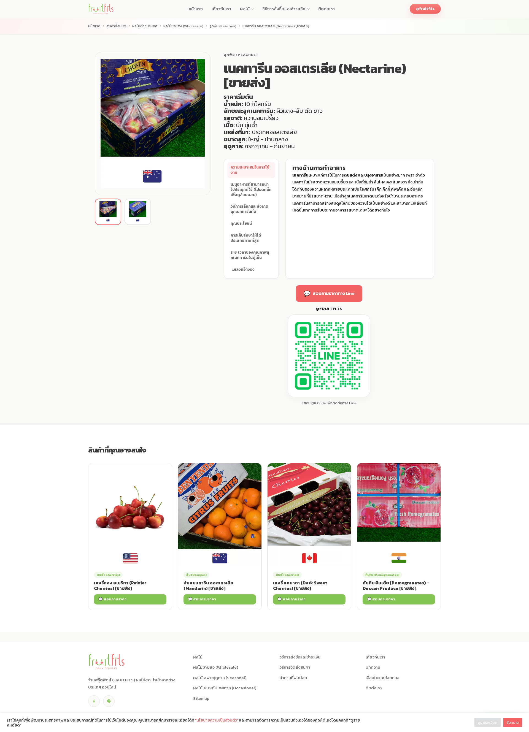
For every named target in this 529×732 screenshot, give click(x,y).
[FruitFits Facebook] (94, 701)
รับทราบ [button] (513, 722)
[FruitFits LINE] (109, 701)
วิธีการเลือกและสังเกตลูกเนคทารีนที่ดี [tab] (249, 209)
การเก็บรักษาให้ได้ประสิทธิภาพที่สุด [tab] (246, 237)
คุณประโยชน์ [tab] (241, 223)
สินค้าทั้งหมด (116, 26)
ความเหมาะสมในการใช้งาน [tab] (250, 169)
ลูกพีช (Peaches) (222, 26)
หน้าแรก (94, 26)
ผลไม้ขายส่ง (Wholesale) (183, 26)
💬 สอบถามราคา (112, 599)
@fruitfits (425, 9)
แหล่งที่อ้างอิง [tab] (243, 269)
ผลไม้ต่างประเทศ (144, 26)
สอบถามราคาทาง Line (329, 293)
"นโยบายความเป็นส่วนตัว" (216, 720)
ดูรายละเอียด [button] (487, 722)
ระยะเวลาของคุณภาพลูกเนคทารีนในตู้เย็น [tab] (250, 255)
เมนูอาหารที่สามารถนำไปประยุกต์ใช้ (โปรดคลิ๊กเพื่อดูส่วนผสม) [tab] (251, 189)
